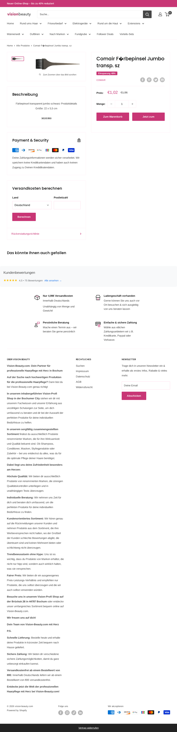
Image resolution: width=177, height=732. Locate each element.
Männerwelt (13, 34)
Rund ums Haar (29, 23)
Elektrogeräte (80, 23)
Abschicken (134, 395)
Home (10, 23)
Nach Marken (57, 34)
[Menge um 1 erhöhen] (132, 104)
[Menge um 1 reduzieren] (111, 104)
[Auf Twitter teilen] (155, 79)
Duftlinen (35, 34)
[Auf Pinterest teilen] (149, 79)
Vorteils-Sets (127, 34)
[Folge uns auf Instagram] (67, 712)
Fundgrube (81, 34)
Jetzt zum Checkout (148, 118)
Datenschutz (83, 376)
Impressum (82, 371)
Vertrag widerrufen (88, 727)
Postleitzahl (61, 197)
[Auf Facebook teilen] (142, 79)
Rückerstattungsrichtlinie (25, 233)
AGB (78, 381)
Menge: (100, 103)
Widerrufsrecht (84, 387)
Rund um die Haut (107, 23)
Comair (100, 80)
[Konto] (160, 14)
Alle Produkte (23, 45)
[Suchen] (147, 14)
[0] (167, 14)
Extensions (134, 23)
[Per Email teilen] (162, 79)
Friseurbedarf (55, 23)
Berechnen (24, 216)
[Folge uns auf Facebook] (60, 712)
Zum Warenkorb (112, 116)
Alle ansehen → (53, 280)
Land (15, 197)
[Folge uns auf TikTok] (73, 712)
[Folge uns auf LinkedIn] (80, 712)
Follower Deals (105, 34)
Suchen (80, 365)
